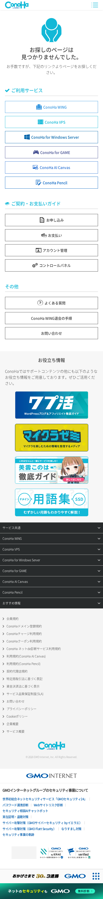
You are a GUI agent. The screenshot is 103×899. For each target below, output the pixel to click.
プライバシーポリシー (21, 709)
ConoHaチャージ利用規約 (24, 633)
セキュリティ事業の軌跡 (18, 834)
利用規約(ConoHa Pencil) (23, 664)
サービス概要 (15, 731)
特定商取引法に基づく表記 (24, 679)
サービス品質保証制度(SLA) (25, 694)
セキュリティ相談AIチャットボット (25, 811)
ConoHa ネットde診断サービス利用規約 (33, 649)
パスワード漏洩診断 (15, 805)
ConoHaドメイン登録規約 (24, 626)
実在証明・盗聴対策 (15, 817)
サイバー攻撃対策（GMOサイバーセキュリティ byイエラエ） (42, 823)
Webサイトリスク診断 (48, 805)
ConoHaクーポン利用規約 (24, 641)
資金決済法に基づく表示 (23, 686)
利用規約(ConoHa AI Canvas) (26, 656)
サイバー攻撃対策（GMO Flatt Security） (29, 829)
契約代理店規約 (17, 671)
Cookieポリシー (17, 716)
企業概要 (12, 724)
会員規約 (12, 618)
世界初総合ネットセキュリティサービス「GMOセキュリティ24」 (44, 799)
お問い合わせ (15, 701)
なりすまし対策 (71, 829)
